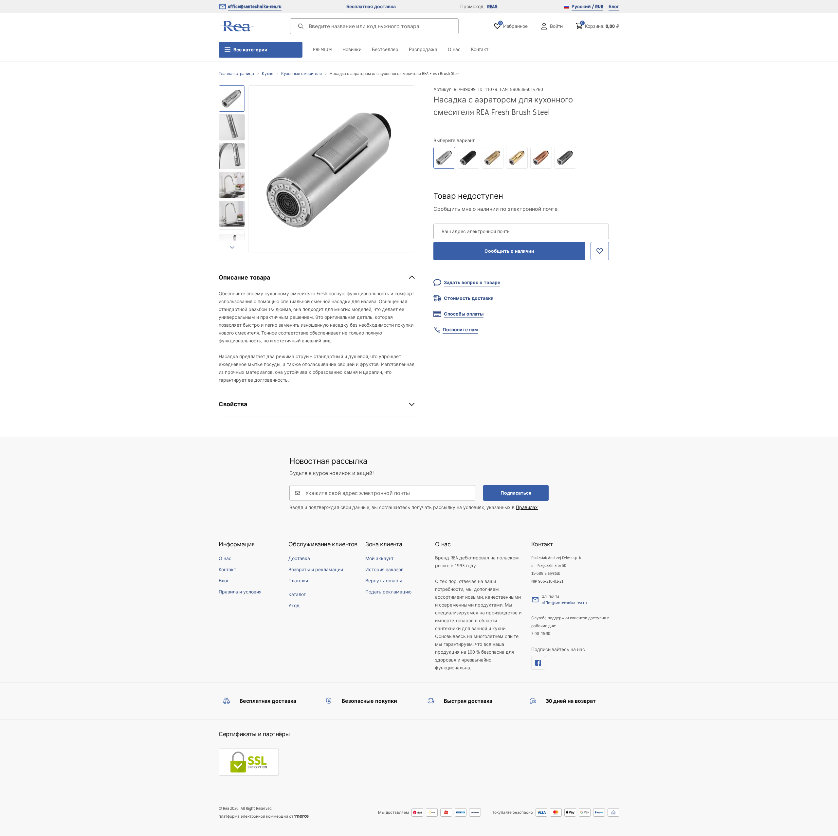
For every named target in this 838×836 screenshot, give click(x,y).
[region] (232, 168)
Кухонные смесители (301, 73)
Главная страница (236, 73)
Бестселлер (385, 49)
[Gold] (517, 158)
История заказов (384, 569)
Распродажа (423, 49)
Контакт (479, 49)
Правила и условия (240, 592)
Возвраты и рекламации (315, 569)
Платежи (298, 581)
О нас (454, 49)
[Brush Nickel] (444, 158)
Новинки (351, 49)
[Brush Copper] (541, 158)
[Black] (468, 158)
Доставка (299, 558)
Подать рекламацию (388, 592)
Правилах (527, 507)
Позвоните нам (460, 329)
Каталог (297, 594)
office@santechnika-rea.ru (255, 6)
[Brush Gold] (492, 158)
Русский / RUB (587, 6)
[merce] (301, 816)
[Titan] (565, 158)
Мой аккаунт (379, 558)
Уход (294, 606)
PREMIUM (322, 49)
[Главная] (237, 26)
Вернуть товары (383, 581)
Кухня (267, 73)
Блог (614, 6)
